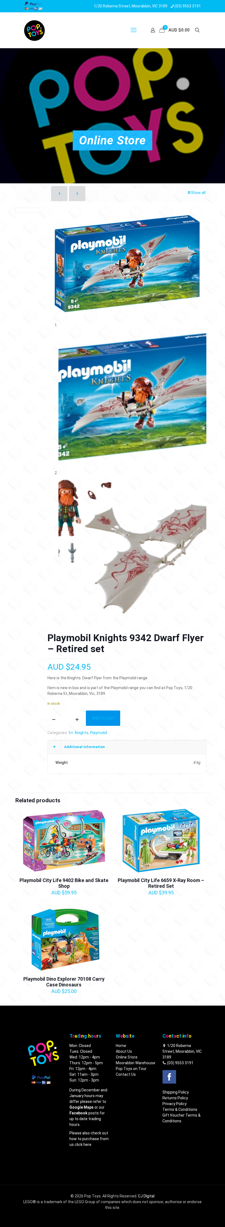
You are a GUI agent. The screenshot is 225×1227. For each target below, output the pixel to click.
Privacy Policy (174, 1104)
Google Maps (81, 1107)
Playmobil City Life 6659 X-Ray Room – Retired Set (161, 883)
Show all (198, 192)
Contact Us (126, 1074)
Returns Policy (175, 1098)
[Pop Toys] (34, 30)
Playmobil (98, 733)
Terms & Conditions (179, 1109)
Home (121, 1045)
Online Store (126, 1057)
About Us (124, 1051)
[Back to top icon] (198, 1216)
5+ (71, 733)
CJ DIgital (146, 1196)
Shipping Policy (175, 1092)
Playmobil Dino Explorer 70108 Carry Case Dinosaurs (64, 982)
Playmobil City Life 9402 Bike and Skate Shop (63, 883)
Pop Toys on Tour (131, 1068)
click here (83, 1144)
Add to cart (103, 718)
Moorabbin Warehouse (135, 1063)
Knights (81, 733)
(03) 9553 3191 (180, 1063)
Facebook (78, 1113)
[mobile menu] (133, 30)
